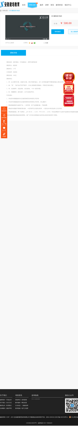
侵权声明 (9, 408)
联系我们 (9, 405)
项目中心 (68, 5)
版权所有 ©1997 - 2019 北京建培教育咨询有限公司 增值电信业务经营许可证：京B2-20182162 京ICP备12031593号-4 (34, 417)
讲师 (47, 5)
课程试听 (32, 5)
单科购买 (58, 31)
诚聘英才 (2, 400)
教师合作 (2, 405)
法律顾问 (2, 408)
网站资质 (24, 402)
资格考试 (18, 400)
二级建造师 (24, 405)
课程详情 (13, 53)
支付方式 (9, 402)
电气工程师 (24, 408)
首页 (23, 5)
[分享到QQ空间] (30, 43)
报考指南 (18, 408)
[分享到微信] (35, 43)
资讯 (52, 5)
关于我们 (2, 402)
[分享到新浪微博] (32, 43)
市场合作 (9, 400)
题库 (41, 5)
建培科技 (59, 5)
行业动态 (18, 405)
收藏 (46, 43)
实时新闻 (24, 400)
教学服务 (18, 402)
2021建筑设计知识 (14, 10)
